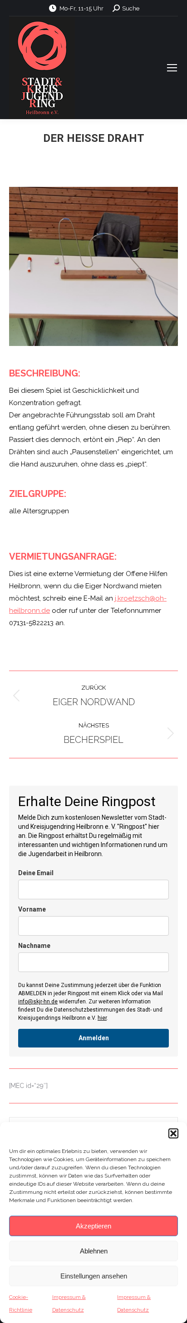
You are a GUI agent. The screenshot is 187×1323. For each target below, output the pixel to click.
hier (102, 1018)
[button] (173, 1133)
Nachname (34, 945)
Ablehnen (94, 1251)
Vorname (32, 909)
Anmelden (94, 1038)
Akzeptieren (93, 1226)
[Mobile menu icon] (172, 68)
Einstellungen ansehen (93, 1276)
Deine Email (36, 873)
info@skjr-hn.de (38, 1001)
